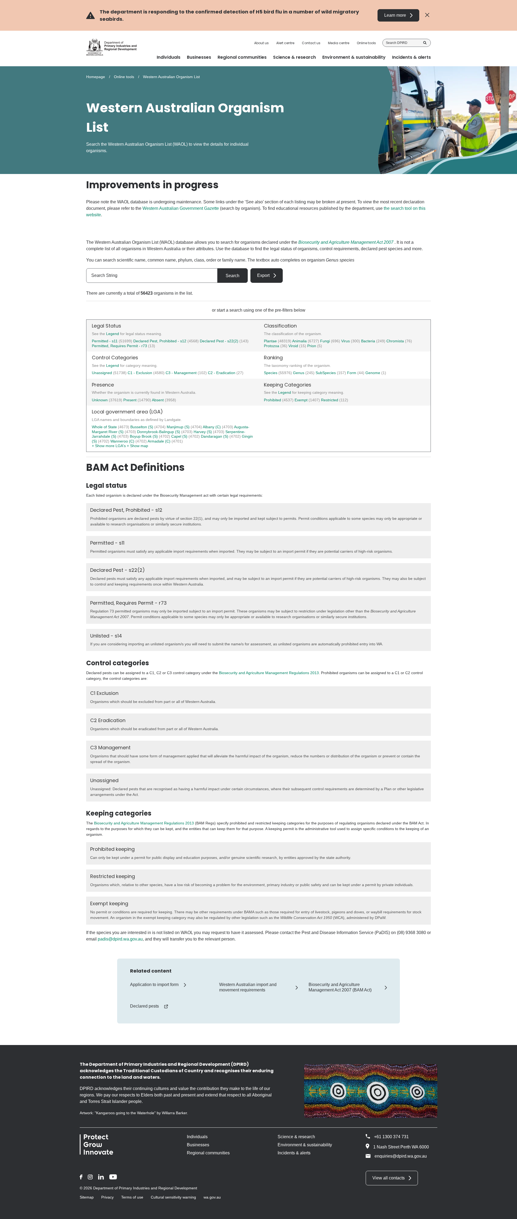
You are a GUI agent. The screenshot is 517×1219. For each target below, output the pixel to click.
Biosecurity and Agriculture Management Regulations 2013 (269, 673)
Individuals (197, 1136)
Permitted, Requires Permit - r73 (119, 346)
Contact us (311, 43)
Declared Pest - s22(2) (219, 341)
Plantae (271, 341)
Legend (113, 334)
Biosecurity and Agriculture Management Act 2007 (345, 242)
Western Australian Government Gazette (180, 208)
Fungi (325, 341)
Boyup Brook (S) (144, 436)
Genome (373, 373)
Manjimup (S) (179, 427)
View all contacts (388, 1178)
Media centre (338, 43)
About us (261, 43)
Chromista (395, 341)
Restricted (330, 400)
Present (130, 400)
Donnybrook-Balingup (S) (159, 432)
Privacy (107, 1197)
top (506, 1211)
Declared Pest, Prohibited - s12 (159, 341)
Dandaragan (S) (215, 436)
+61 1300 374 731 (391, 1136)
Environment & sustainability (305, 1145)
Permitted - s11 (105, 341)
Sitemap (87, 1197)
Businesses (198, 1145)
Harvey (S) (203, 432)
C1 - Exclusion (140, 373)
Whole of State (105, 427)
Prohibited (273, 400)
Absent (158, 400)
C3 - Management (182, 373)
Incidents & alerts (294, 1153)
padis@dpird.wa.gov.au (120, 939)
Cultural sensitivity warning (173, 1197)
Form (352, 373)
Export (263, 275)
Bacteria (368, 341)
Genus (299, 373)
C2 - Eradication (222, 373)
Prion (312, 346)
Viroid (293, 346)
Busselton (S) (142, 427)
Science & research (296, 1136)
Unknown (100, 400)
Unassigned (102, 373)
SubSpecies (326, 373)
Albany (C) (212, 427)
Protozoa (272, 346)
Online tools (366, 43)
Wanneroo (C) (122, 441)
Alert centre (285, 43)
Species (271, 373)
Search (425, 43)
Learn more (395, 15)
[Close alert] (427, 15)
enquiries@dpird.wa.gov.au (401, 1156)
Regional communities (208, 1153)
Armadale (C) (160, 441)
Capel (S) (179, 436)
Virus (346, 341)
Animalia (300, 341)
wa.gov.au (212, 1197)
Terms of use (132, 1197)
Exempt (302, 400)
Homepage (95, 77)
